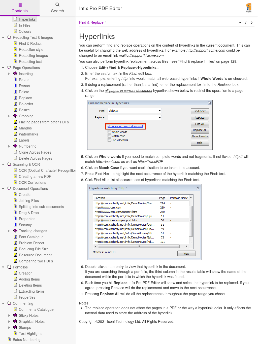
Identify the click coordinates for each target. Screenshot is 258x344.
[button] (240, 22)
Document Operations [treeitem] (30, 188)
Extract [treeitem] (24, 85)
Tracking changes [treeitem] (33, 230)
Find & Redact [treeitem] (30, 43)
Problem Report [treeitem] (31, 242)
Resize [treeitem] (24, 109)
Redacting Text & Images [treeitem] (33, 37)
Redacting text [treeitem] (30, 61)
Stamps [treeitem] (25, 327)
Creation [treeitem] (26, 194)
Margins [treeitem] (25, 127)
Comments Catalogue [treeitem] (36, 309)
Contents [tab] (20, 11)
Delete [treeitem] (24, 91)
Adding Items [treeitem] (29, 279)
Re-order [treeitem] (26, 103)
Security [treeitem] (25, 224)
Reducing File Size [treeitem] (34, 248)
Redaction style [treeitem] (31, 49)
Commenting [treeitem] (23, 303)
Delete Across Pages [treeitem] (35, 158)
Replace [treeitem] (25, 97)
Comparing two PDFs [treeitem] (36, 260)
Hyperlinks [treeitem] (27, 19)
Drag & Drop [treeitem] (29, 212)
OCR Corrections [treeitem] (32, 182)
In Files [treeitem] (24, 25)
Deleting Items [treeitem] (30, 285)
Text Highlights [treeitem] (30, 333)
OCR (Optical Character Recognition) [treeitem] (48, 170)
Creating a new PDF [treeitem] (35, 176)
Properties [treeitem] (27, 218)
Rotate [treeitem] (24, 79)
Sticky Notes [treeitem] (29, 315)
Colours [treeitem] (25, 31)
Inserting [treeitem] (26, 73)
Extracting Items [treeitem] (32, 291)
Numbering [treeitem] (28, 146)
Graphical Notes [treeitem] (32, 321)
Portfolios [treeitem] (20, 266)
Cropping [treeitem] (26, 115)
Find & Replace (91, 22)
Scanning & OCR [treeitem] (26, 164)
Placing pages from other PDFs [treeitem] (44, 121)
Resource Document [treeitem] (35, 254)
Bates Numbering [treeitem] (27, 339)
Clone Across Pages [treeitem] (35, 152)
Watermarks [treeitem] (28, 133)
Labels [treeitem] (24, 140)
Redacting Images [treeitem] (33, 55)
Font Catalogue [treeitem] (31, 236)
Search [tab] (57, 11)
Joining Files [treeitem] (29, 200)
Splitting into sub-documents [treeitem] (41, 206)
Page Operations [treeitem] (26, 67)
